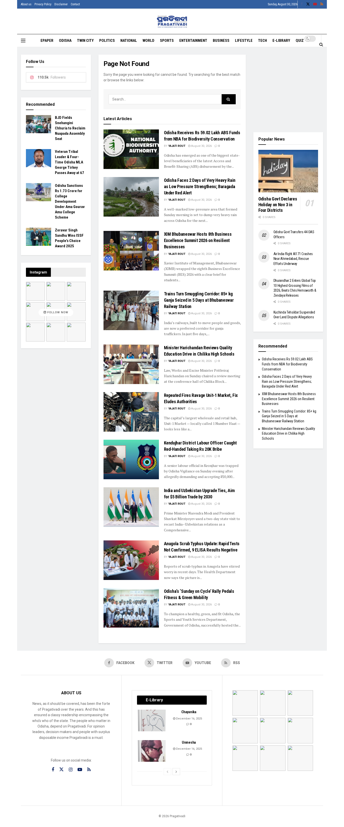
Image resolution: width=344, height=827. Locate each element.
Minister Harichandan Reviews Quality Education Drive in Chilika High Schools (288, 433)
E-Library (281, 40)
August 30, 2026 (201, 146)
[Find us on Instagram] (71, 770)
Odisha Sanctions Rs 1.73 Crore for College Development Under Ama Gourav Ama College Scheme (70, 201)
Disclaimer (61, 4)
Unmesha (189, 742)
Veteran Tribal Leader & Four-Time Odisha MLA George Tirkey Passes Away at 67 (69, 162)
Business (221, 40)
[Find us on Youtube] (315, 4)
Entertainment (193, 40)
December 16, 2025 (188, 718)
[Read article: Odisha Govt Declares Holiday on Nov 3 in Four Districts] (288, 171)
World (148, 40)
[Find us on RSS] (321, 4)
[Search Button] (321, 44)
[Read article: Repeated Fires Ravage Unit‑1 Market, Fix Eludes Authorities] (131, 412)
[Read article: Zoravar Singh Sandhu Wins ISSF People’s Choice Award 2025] (38, 237)
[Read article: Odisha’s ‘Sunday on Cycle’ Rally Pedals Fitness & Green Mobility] (131, 608)
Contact (75, 4)
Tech (262, 40)
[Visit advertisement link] (288, 90)
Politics (107, 40)
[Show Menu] (23, 40)
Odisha (65, 40)
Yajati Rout (176, 146)
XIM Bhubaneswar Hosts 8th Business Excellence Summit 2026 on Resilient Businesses (198, 240)
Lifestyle (244, 40)
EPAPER (47, 40)
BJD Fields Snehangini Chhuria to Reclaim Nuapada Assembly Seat (70, 128)
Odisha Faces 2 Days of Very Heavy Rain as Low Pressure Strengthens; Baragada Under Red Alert (199, 186)
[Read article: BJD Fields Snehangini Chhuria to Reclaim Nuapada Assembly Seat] (38, 124)
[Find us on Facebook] (302, 4)
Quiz (300, 40)
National (128, 40)
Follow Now (57, 312)
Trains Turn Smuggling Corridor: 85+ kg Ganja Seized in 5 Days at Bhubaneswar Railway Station (199, 300)
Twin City (85, 40)
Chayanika (188, 712)
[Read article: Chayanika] (152, 720)
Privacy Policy (43, 4)
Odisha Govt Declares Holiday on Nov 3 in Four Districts (277, 204)
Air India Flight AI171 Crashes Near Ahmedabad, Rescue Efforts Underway (293, 259)
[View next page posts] (176, 771)
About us (26, 4)
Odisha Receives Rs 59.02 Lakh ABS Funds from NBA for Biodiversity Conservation (287, 364)
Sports (167, 40)
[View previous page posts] (167, 771)
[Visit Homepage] (172, 21)
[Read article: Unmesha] (152, 751)
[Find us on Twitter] (308, 4)
